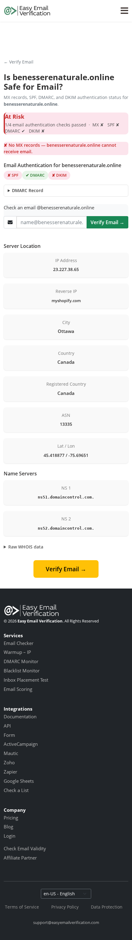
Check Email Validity (25, 848)
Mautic (11, 753)
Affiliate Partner (20, 858)
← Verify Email (18, 62)
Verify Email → (107, 222)
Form (9, 735)
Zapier (10, 772)
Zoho (9, 762)
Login (9, 836)
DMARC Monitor (21, 661)
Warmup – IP (17, 652)
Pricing (11, 818)
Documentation (20, 716)
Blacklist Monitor (22, 670)
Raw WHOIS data (25, 547)
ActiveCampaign (21, 744)
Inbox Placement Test (26, 680)
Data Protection (106, 907)
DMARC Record (27, 190)
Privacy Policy (65, 907)
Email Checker (18, 643)
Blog (8, 826)
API (7, 726)
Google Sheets (19, 781)
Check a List (16, 790)
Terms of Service (22, 907)
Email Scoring (18, 689)
